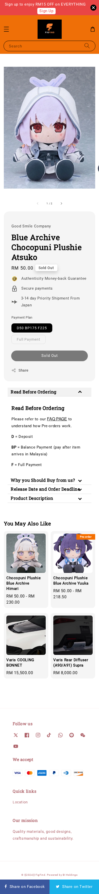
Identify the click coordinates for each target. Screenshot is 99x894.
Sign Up (46, 11)
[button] (6, 29)
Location (20, 802)
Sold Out (49, 355)
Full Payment (28, 339)
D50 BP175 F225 (32, 328)
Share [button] (23, 370)
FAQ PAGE (57, 419)
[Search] (87, 46)
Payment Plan (21, 317)
